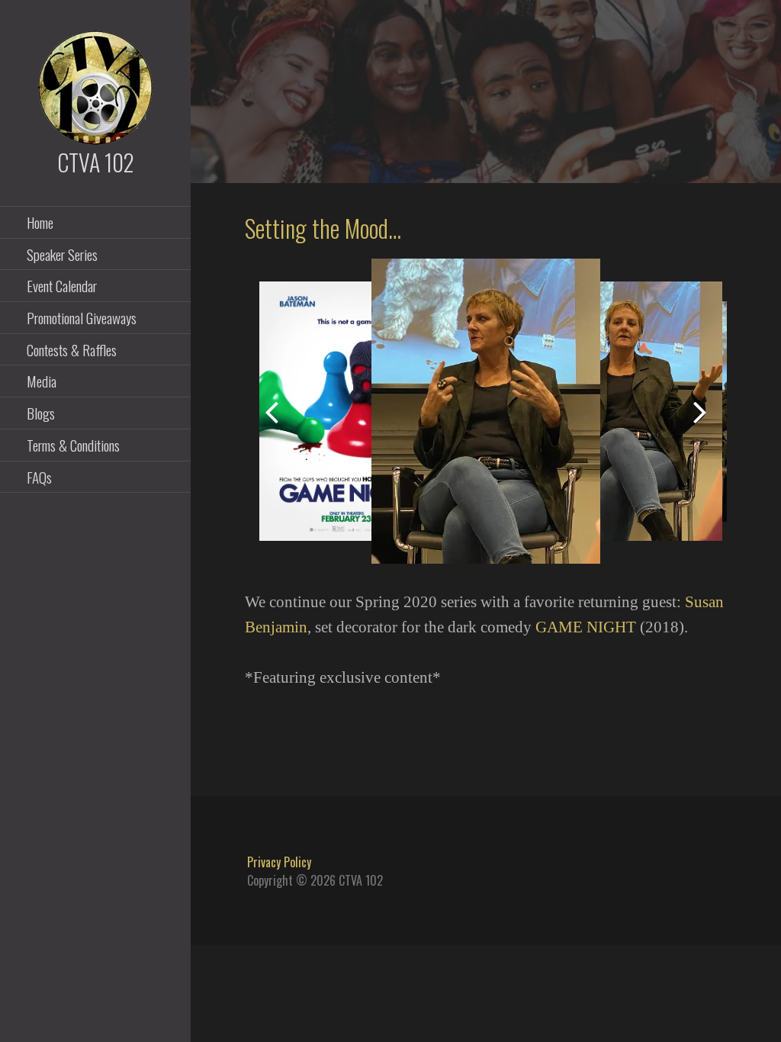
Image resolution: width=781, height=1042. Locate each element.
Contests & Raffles (72, 349)
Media (41, 380)
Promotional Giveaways (82, 317)
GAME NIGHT (585, 626)
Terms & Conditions (73, 444)
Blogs (41, 412)
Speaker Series (62, 254)
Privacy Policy (279, 862)
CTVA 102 (95, 162)
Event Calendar (62, 285)
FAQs (39, 476)
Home (40, 222)
